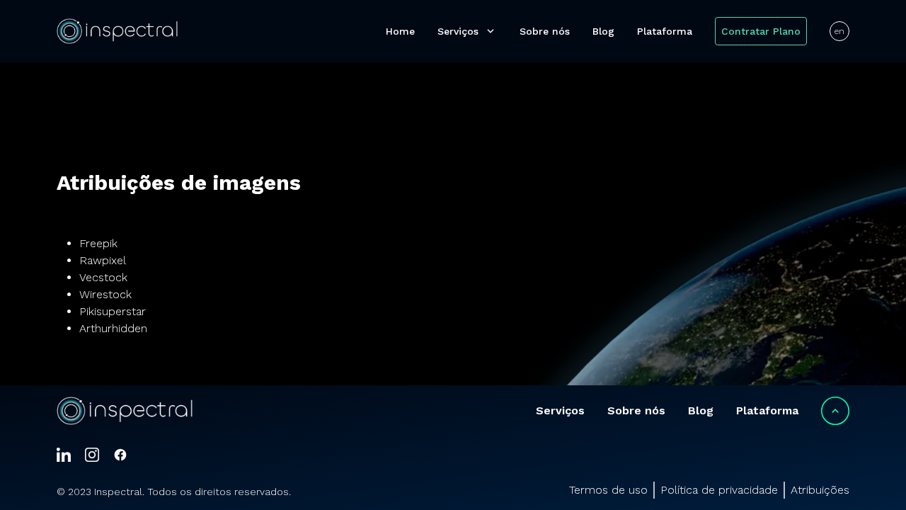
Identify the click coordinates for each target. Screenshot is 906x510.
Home (400, 31)
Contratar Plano (761, 31)
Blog (603, 31)
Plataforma (664, 31)
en (839, 31)
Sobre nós (545, 31)
